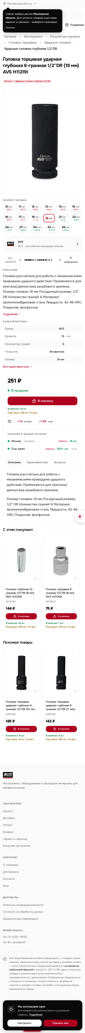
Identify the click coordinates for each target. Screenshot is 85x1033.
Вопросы (60, 462)
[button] (37, 260)
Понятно (10, 27)
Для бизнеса (11, 872)
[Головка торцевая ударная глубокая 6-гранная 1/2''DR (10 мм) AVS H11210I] (21, 672)
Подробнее (10, 314)
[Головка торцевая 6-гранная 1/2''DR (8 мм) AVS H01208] (61, 560)
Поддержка (77, 25)
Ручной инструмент (65, 37)
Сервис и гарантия (15, 839)
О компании (10, 865)
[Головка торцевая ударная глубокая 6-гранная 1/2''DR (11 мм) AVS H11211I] (61, 672)
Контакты (9, 879)
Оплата (7, 825)
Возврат (8, 832)
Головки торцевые (22, 43)
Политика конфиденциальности (23, 905)
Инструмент (33, 37)
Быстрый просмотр (23, 579)
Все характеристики (16, 366)
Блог (6, 886)
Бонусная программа (16, 845)
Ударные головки (57, 43)
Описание (14, 462)
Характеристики (37, 462)
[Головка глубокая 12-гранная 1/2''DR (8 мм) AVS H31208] (21, 560)
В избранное (71, 260)
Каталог (10, 37)
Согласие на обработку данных (23, 911)
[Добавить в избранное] (34, 540)
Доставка (9, 818)
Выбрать (63, 441)
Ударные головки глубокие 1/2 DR (30, 49)
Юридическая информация (20, 918)
